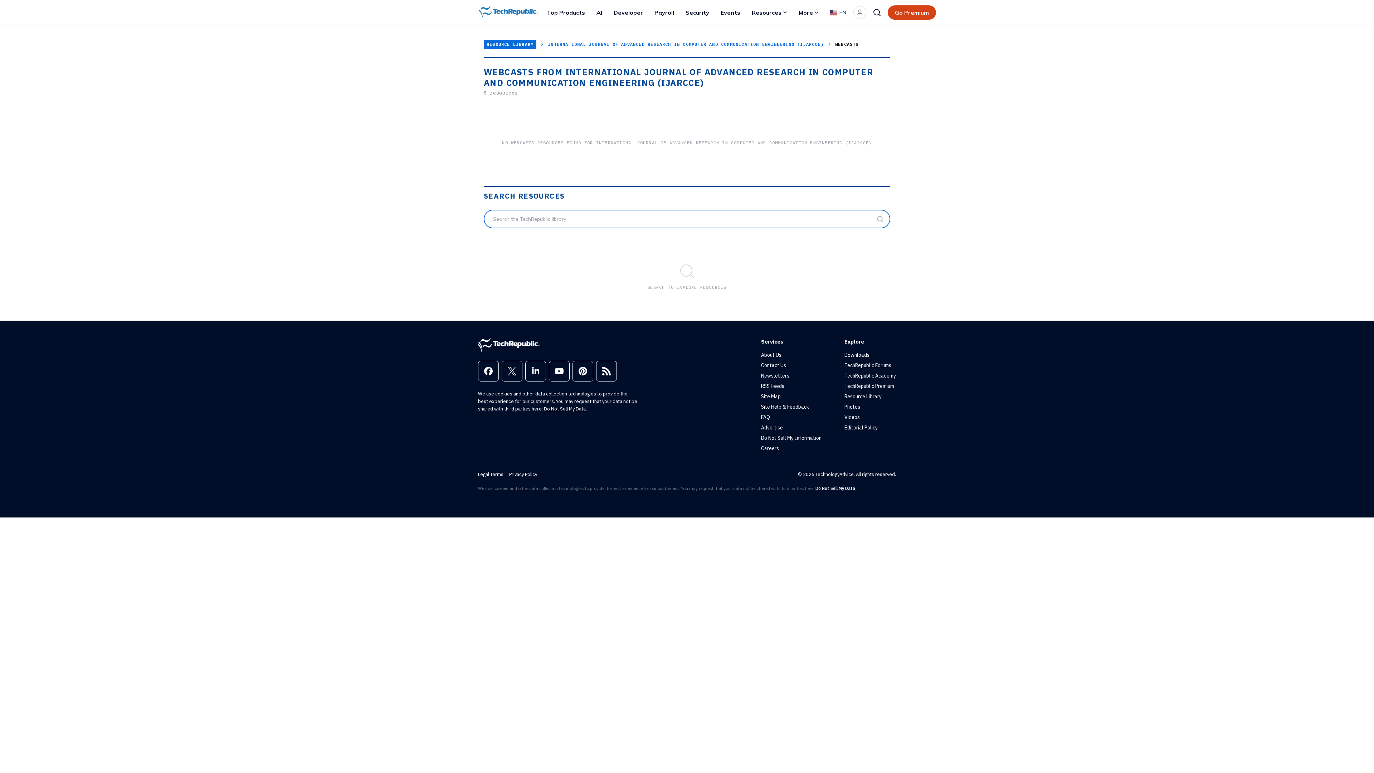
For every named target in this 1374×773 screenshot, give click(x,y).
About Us (771, 355)
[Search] (877, 12)
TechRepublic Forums (867, 365)
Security (697, 12)
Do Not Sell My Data (565, 409)
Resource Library (510, 44)
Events (730, 12)
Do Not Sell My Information (791, 438)
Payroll (664, 12)
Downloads (856, 355)
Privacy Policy (523, 474)
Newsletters (775, 376)
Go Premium (912, 12)
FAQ (765, 417)
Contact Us (773, 365)
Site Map (771, 396)
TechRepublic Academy (870, 376)
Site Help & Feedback (785, 407)
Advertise (772, 427)
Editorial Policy (861, 427)
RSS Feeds (772, 386)
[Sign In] (859, 12)
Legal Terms (490, 474)
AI (599, 12)
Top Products (566, 12)
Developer (628, 12)
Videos (852, 417)
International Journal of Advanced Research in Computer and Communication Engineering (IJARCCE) (686, 44)
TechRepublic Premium (869, 386)
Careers (770, 448)
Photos (852, 407)
